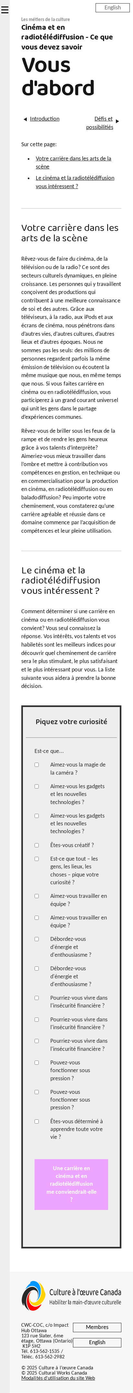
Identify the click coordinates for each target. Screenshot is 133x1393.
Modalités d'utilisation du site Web (58, 1378)
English (113, 8)
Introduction (43, 119)
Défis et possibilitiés (99, 123)
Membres (97, 1327)
